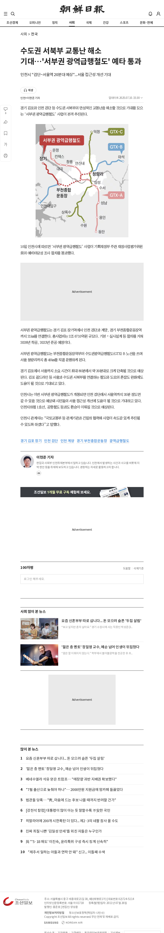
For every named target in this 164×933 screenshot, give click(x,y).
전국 (34, 34)
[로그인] (158, 13)
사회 (23, 34)
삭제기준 (139, 568)
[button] (5, 13)
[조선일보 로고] (82, 9)
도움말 (127, 568)
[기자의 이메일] (38, 474)
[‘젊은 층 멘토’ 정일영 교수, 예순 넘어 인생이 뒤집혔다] (39, 654)
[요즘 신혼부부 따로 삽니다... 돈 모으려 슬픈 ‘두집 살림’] (39, 628)
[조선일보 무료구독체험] (82, 492)
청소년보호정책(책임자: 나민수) (86, 913)
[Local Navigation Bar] (5, 13)
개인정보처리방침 (54, 913)
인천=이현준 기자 (30, 98)
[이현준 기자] (27, 461)
